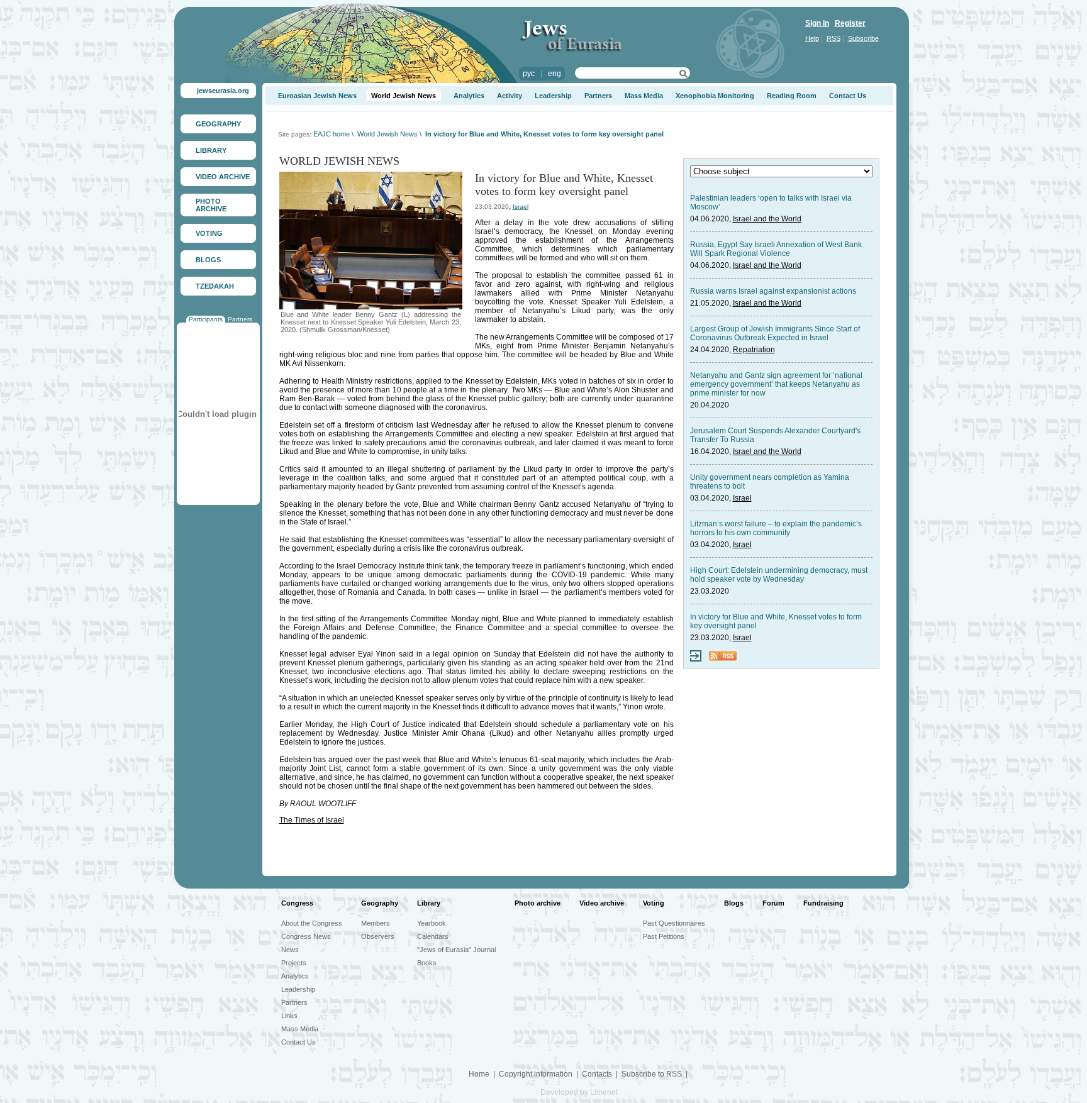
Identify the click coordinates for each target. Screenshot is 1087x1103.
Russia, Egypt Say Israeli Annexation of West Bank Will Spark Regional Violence (776, 249)
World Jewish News (403, 95)
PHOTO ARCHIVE (211, 205)
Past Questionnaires (674, 923)
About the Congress (311, 923)
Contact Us (847, 95)
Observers (377, 936)
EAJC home (331, 134)
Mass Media (644, 95)
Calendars (433, 936)
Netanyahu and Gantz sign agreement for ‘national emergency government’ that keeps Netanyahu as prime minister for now (776, 384)
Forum (773, 903)
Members (375, 923)
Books (427, 963)
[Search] (683, 75)
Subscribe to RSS (652, 1074)
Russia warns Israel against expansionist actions (773, 291)
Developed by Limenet (579, 1092)
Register (850, 23)
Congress (297, 903)
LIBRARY (211, 150)
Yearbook (431, 923)
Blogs (734, 903)
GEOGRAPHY (218, 124)
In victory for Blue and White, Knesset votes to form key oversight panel (544, 134)
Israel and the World (767, 218)
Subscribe (863, 38)
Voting (653, 903)
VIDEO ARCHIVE (223, 176)
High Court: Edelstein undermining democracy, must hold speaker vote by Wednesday (778, 575)
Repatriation (754, 349)
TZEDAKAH (215, 286)
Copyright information (535, 1074)
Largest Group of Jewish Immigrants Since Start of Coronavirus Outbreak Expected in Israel (775, 333)
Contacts (597, 1074)
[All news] (695, 659)
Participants (206, 319)
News (290, 949)
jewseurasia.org (223, 90)
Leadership (553, 95)
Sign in (817, 23)
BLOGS (208, 259)
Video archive (601, 903)
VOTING (209, 233)
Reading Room (792, 95)
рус (529, 73)
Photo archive (537, 903)
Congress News (306, 936)
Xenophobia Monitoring (715, 95)
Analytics (469, 95)
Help (812, 38)
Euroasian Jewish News (317, 95)
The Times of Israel (311, 820)
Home (479, 1074)
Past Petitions (663, 936)
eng (554, 73)
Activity (509, 95)
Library (428, 903)
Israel (520, 206)
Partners (240, 319)
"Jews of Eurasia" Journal (456, 949)
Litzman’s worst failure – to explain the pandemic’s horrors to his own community (776, 528)
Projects (293, 963)
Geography (379, 903)
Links (289, 1015)
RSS (833, 38)
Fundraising (823, 903)
